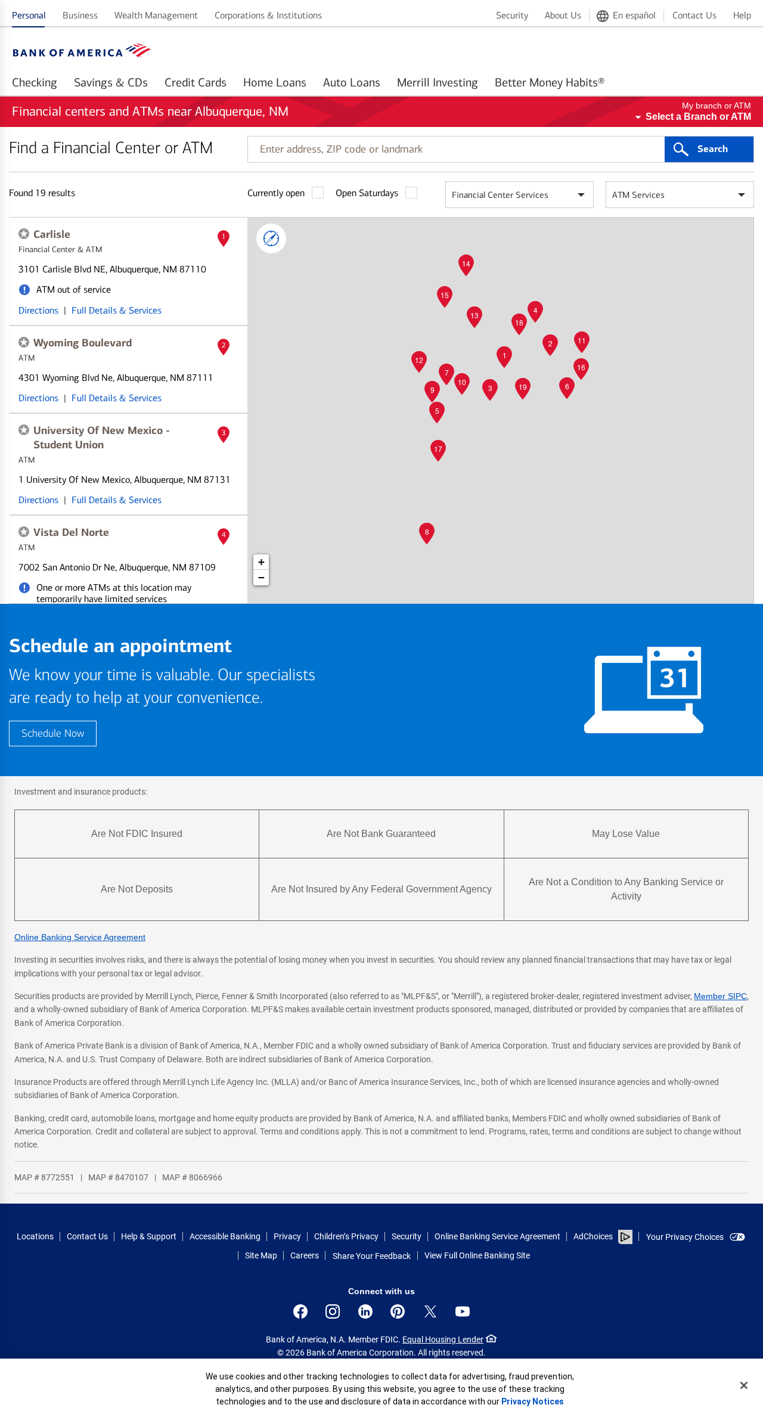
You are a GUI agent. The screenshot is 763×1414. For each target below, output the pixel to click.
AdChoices (593, 1236)
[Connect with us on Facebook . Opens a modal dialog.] (300, 1311)
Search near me (271, 238)
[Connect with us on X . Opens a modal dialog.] (430, 1311)
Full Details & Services (117, 310)
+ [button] (261, 562)
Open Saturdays (367, 193)
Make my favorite (23, 233)
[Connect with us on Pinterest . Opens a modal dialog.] (397, 1311)
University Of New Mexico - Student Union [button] (101, 437)
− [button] (261, 577)
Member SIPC (720, 996)
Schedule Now (52, 733)
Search (712, 149)
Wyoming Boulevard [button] (82, 342)
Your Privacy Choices (685, 1237)
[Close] (744, 1385)
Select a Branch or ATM (698, 116)
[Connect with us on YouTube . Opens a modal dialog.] (462, 1311)
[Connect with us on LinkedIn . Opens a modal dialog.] (365, 1311)
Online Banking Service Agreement (79, 937)
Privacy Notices (532, 1401)
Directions (38, 310)
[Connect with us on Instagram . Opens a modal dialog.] (332, 1311)
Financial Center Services (500, 195)
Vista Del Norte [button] (71, 532)
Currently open (276, 193)
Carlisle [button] (51, 234)
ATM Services (638, 195)
